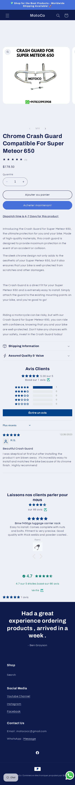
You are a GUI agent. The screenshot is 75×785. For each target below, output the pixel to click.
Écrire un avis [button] (37, 412)
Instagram (14, 704)
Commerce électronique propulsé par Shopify (46, 775)
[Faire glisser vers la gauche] (29, 128)
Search (11, 675)
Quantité (8, 174)
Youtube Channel (18, 696)
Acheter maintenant (37, 205)
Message (29, 738)
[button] (7, 15)
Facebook (14, 711)
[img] (11, 435)
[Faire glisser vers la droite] (45, 128)
